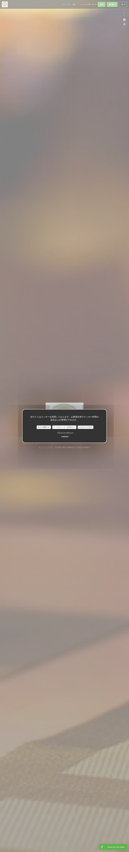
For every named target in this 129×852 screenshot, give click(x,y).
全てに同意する (43, 427)
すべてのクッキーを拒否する (64, 427)
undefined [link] (64, 436)
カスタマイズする (85, 427)
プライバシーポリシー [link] (65, 432)
